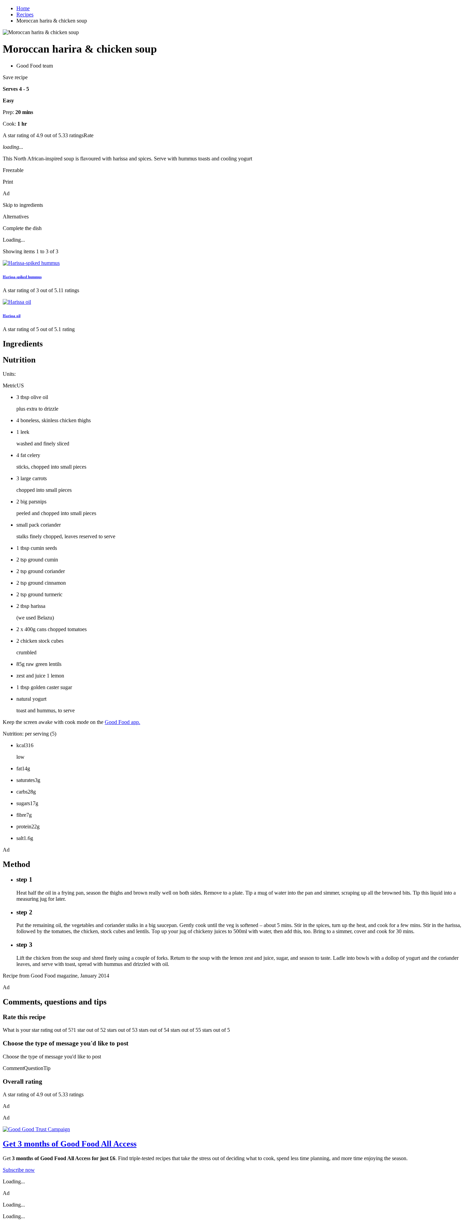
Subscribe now (19, 1170)
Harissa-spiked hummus (22, 277)
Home (23, 8)
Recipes (24, 14)
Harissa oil (11, 316)
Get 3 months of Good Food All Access (69, 1143)
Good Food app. (122, 722)
